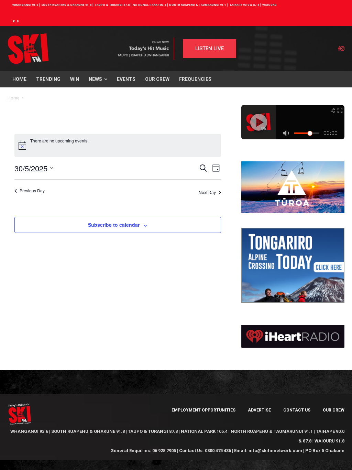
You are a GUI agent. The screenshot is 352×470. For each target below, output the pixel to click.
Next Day (207, 192)
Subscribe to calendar (114, 224)
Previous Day (32, 190)
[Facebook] (339, 48)
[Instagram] (342, 48)
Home (14, 98)
